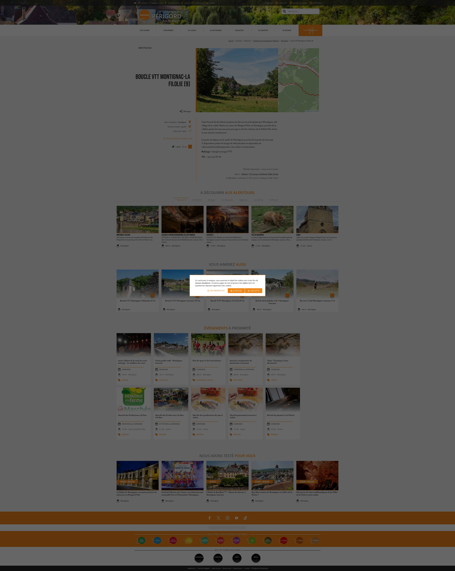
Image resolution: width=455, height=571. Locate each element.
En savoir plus (217, 290)
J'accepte (255, 290)
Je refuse (237, 290)
